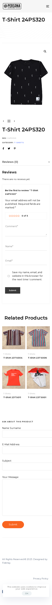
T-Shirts (19, 143)
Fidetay (6, 562)
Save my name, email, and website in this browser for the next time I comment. (27, 276)
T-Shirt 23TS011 (12, 397)
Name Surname (11, 428)
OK (26, 593)
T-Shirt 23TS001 (37, 397)
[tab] (26, 162)
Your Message (10, 477)
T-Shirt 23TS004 (12, 357)
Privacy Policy (40, 578)
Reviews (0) (10, 162)
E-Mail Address (10, 444)
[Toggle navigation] (41, 6)
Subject (6, 460)
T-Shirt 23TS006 (37, 357)
